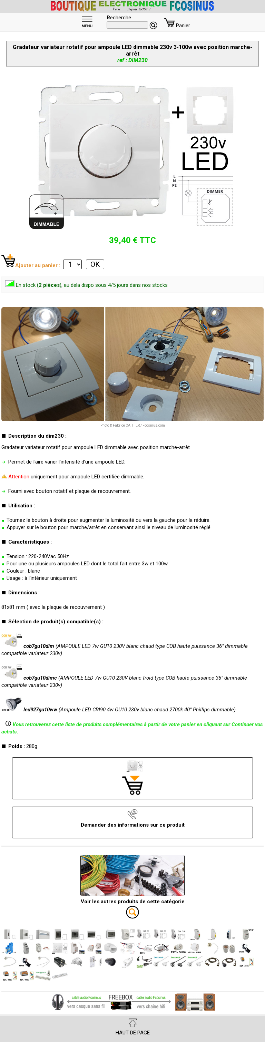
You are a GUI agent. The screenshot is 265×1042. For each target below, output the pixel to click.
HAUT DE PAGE (133, 1033)
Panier (182, 25)
